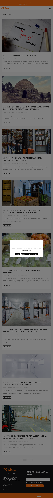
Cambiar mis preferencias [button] (32, 254)
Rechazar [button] (23, 254)
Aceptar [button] (17, 254)
